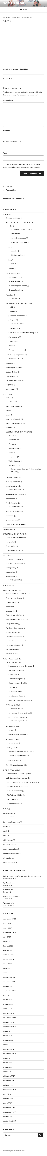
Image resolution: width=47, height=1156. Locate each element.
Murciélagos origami (13, 368)
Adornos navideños (13, 218)
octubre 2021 (8, 986)
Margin (11, 436)
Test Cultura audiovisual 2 (15, 765)
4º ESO (6, 556)
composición (10, 611)
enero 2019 (7, 1072)
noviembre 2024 (9, 919)
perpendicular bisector (17, 316)
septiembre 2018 (9, 1090)
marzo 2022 (7, 968)
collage (8, 411)
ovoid (11, 307)
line (10, 260)
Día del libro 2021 (15, 358)
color (10, 226)
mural (5, 836)
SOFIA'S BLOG (13, 3)
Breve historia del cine (14, 598)
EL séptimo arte (15, 709)
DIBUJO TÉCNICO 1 (10, 770)
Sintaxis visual (11, 654)
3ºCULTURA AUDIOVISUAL (13, 534)
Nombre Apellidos (20, 69)
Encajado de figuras (13, 559)
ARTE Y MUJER (12, 274)
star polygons (14, 337)
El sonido (12, 687)
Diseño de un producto (11, 896)
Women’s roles (8, 903)
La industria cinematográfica (19, 713)
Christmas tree (16, 324)
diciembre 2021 (9, 977)
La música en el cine (16, 696)
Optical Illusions (11, 372)
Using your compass (16, 350)
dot (10, 247)
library (5, 827)
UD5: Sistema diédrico (14, 795)
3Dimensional (8, 530)
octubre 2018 (8, 1085)
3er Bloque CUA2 (12, 727)
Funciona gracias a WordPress (14, 1151)
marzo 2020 (7, 1036)
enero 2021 (7, 1009)
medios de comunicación (15, 641)
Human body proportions (15, 355)
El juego (12, 401)
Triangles (12, 346)
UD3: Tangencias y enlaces (16, 787)
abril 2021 (7, 995)
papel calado (10, 572)
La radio (11, 730)
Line (12, 264)
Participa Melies (12, 649)
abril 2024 (7, 923)
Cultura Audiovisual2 (10, 659)
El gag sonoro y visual (17, 683)
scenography (11, 389)
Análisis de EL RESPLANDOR (17, 594)
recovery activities (10, 849)
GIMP (5, 809)
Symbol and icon (9, 863)
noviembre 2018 (9, 1081)
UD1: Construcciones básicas (17, 778)
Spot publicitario (15, 507)
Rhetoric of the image (14, 512)
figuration (9, 295)
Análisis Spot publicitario (18, 756)
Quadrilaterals (14, 448)
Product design (11, 503)
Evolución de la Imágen (14, 615)
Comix (6, 69)
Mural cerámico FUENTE (15, 494)
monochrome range (18, 238)
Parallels (12, 311)
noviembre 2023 (9, 932)
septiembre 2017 (9, 1121)
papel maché (10, 376)
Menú (25, 9)
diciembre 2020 (9, 1013)
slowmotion (7, 858)
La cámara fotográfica (14, 637)
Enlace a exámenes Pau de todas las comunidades (22, 876)
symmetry (12, 341)
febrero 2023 (8, 946)
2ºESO (5, 394)
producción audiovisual (17, 717)
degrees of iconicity (13, 419)
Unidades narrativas (13, 550)
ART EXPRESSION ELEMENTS (18, 222)
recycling (9, 385)
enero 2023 (7, 950)
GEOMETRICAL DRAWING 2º (17, 432)
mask (5, 831)
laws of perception (13, 482)
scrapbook (10, 516)
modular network (12, 486)
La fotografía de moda (11, 822)
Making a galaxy (17, 255)
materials (9, 363)
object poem (10, 499)
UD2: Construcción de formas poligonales (21, 782)
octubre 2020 (8, 1022)
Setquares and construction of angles (22, 333)
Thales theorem (14, 461)
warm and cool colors (19, 242)
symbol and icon (12, 520)
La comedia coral (15, 692)
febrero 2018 (8, 1099)
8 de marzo (7, 586)
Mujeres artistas (15, 281)
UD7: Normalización (13, 804)
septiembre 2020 (10, 1027)
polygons (12, 320)
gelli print (9, 428)
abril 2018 (7, 1094)
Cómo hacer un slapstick (15, 538)
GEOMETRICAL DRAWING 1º (17, 304)
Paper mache (8, 890)
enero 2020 (7, 1045)
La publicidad (13, 743)
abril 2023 (7, 937)
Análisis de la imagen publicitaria (20, 751)
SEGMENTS (13, 328)
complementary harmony (20, 229)
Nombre (7, 131)
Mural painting (11, 568)
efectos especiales (18, 721)
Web (5, 153)
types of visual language (15, 524)
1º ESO (6, 215)
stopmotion (10, 576)
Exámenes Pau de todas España (18, 774)
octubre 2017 (8, 1117)
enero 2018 (7, 1103)
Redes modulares (15, 490)
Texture (11, 269)
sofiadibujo (26, 17)
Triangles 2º (13, 465)
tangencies (13, 457)
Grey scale (15, 234)
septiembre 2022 (9, 959)
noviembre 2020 (9, 1018)
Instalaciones (8, 813)
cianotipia (9, 607)
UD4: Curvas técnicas (14, 791)
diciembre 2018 (9, 1076)
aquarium (14, 251)
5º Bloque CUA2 (12, 748)
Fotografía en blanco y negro (16, 619)
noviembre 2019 (9, 1054)
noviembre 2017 (9, 1112)
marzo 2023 (7, 941)
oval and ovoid (14, 440)
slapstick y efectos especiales (20, 700)
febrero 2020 (8, 1040)
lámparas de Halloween (14, 564)
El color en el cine (12, 761)
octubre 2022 (8, 955)
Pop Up (11, 444)
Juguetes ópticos (12, 632)
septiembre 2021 (9, 991)
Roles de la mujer (15, 290)
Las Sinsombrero (15, 277)
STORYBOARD (14, 580)
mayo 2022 (7, 964)
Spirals (11, 453)
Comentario (8, 100)
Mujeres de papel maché (18, 286)
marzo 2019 (7, 1063)
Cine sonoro (13, 674)
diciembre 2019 (9, 1049)
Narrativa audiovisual (13, 645)
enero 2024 (7, 928)
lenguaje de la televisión (17, 734)
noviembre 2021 (9, 982)
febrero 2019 (8, 1067)
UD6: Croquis (11, 799)
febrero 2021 (8, 1004)
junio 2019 (7, 1058)
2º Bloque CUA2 (12, 705)
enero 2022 (7, 973)
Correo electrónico (12, 142)
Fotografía (10, 542)
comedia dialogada (16, 679)
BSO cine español (15, 670)
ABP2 (8, 398)
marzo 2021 (7, 1000)
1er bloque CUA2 (12, 662)
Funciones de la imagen (14, 628)
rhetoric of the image (11, 854)
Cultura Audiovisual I (10, 590)
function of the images (14, 423)
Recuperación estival (13, 380)
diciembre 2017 (9, 1108)
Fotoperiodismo (12, 624)
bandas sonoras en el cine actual (20, 666)
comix (9, 79)
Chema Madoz (11, 602)
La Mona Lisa (13, 299)
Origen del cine (11, 546)
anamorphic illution (13, 406)
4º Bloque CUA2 (12, 739)
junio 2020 (7, 1031)
